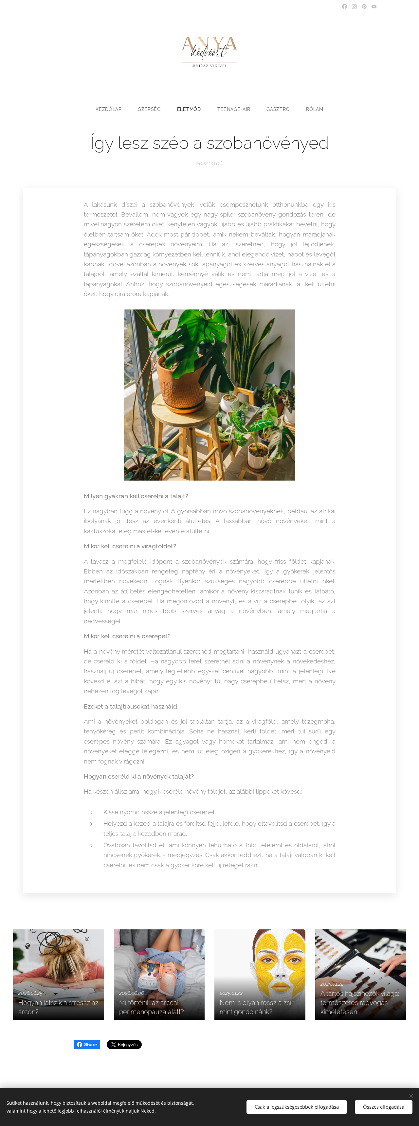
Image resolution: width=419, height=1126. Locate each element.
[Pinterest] (364, 6)
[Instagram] (354, 6)
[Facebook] (344, 6)
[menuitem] (113, 109)
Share (90, 1044)
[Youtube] (374, 6)
